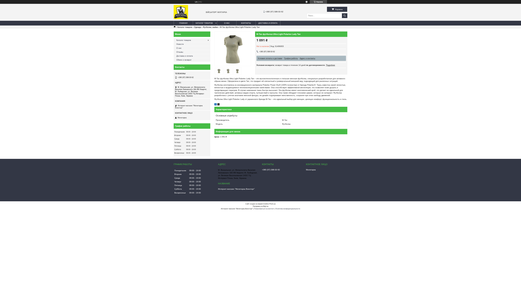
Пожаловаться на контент (264, 209)
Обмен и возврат (183, 60)
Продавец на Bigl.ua (260, 206)
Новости (180, 44)
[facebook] (215, 105)
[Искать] (344, 15)
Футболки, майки (210, 27)
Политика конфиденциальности (287, 209)
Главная (183, 23)
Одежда (197, 27)
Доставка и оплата (267, 23)
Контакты (246, 23)
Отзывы (179, 52)
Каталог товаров (204, 23)
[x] (218, 105)
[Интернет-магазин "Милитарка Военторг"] (181, 18)
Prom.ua (272, 204)
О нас (227, 23)
